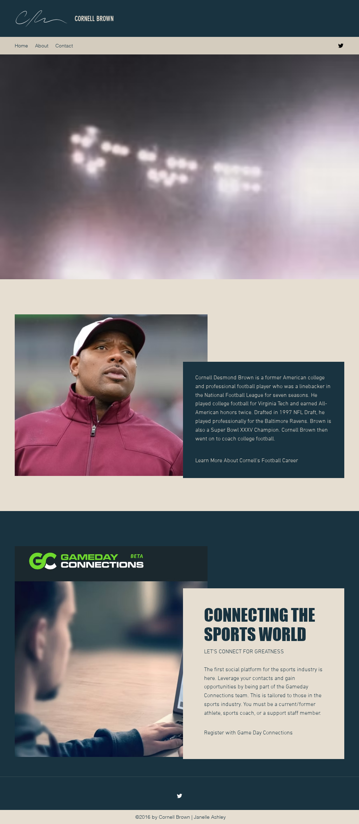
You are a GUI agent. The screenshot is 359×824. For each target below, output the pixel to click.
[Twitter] (340, 45)
